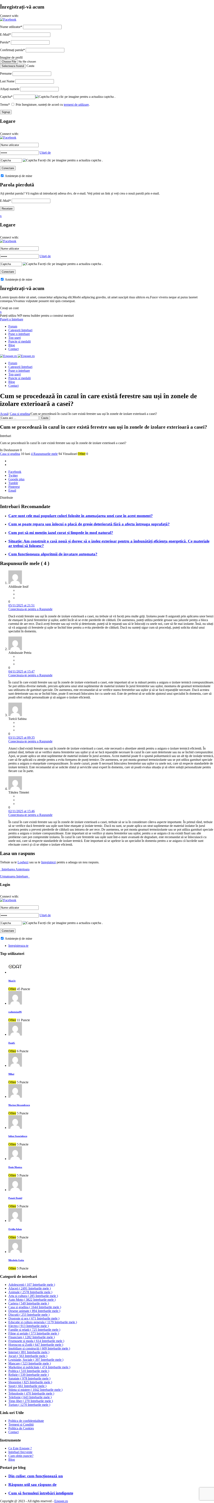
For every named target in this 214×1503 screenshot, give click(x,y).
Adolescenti (31, 1284)
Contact (13, 349)
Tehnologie (31, 1393)
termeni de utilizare (76, 104)
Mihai (11, 1074)
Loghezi (23, 862)
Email (12, 490)
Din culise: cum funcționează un (35, 1476)
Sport (27, 1386)
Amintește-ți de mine (18, 176)
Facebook (14, 471)
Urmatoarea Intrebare (15, 876)
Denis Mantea (15, 1167)
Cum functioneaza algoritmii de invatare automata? (52, 554)
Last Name (7, 81)
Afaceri (29, 1288)
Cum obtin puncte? (20, 1456)
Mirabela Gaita (16, 1260)
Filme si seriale (33, 1333)
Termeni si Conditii (21, 1424)
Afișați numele (9, 89)
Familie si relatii (34, 1329)
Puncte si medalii (19, 341)
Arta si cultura (33, 1296)
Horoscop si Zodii (35, 1344)
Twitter (13, 475)
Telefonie (30, 1397)
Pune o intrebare (19, 334)
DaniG (11, 1043)
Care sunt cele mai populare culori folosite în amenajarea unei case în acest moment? (80, 516)
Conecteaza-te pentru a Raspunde (30, 609)
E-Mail (5, 34)
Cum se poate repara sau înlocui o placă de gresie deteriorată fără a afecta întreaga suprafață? (89, 524)
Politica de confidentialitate (26, 1421)
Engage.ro (61, 1501)
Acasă (4, 414)
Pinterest (14, 486)
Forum (12, 326)
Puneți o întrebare (11, 319)
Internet (28, 1352)
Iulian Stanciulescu (17, 1136)
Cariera (28, 1303)
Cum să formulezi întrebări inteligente (40, 1493)
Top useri (14, 337)
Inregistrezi (48, 862)
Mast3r (12, 980)
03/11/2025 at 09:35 (21, 737)
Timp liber (30, 1401)
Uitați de (45, 152)
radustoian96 (15, 1012)
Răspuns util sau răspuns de (32, 1484)
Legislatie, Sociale (35, 1359)
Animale (30, 1292)
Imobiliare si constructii (39, 1348)
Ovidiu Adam (15, 1229)
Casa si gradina (20, 414)
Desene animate (34, 1311)
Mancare (29, 1363)
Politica (28, 1371)
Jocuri (27, 1356)
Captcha (6, 96)
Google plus (16, 479)
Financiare (31, 1337)
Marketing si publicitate (39, 1367)
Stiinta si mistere (35, 1389)
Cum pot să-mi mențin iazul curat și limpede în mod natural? (60, 532)
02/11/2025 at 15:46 (21, 811)
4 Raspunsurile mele (44, 454)
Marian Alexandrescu (19, 1105)
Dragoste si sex (33, 1318)
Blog (11, 345)
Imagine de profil (11, 57)
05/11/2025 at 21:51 (21, 605)
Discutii (29, 1314)
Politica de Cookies (21, 1428)
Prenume (6, 73)
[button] (8, 19)
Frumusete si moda (36, 1341)
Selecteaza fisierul (13, 66)
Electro (28, 1326)
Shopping (30, 1382)
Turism (29, 1404)
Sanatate (29, 1378)
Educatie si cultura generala (42, 1322)
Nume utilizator (11, 27)
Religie (28, 1374)
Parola (5, 42)
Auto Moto (32, 1299)
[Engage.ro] (17, 356)
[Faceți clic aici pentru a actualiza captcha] (42, 97)
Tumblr (13, 483)
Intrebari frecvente (20, 1452)
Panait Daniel (15, 1198)
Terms (5, 104)
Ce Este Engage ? (20, 1448)
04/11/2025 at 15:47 (21, 671)
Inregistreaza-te (18, 945)
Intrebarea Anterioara (14, 869)
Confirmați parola (12, 50)
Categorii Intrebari (20, 330)
